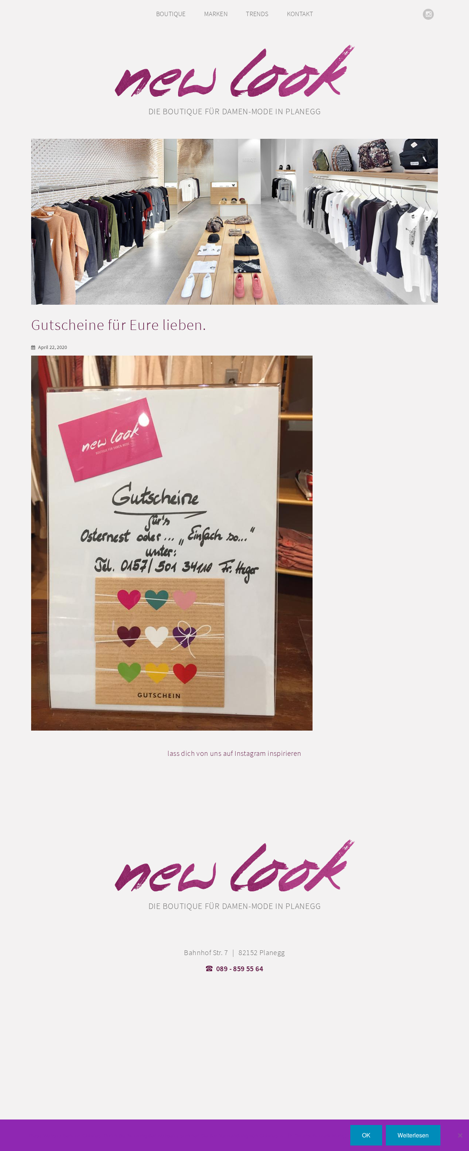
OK (366, 1135)
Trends (257, 14)
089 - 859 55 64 (239, 968)
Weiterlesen (413, 1135)
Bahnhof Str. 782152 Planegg (234, 952)
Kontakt (300, 14)
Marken (216, 14)
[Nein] (460, 1135)
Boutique (171, 14)
